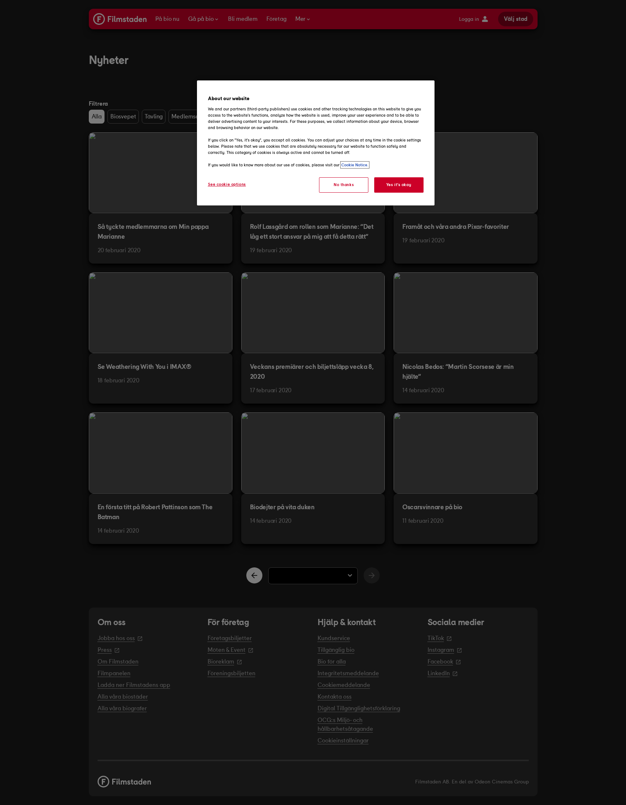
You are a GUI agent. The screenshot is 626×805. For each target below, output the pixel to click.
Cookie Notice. (354, 164)
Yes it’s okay (398, 184)
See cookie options (227, 184)
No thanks (344, 184)
